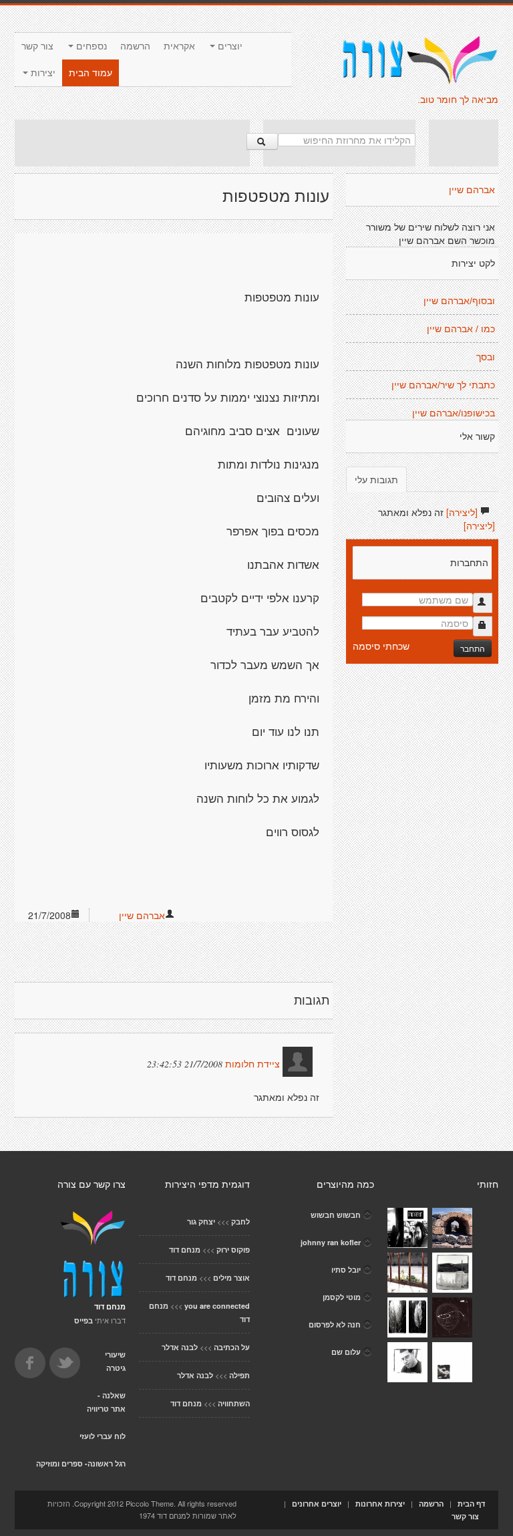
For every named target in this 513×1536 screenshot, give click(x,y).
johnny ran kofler (331, 1242)
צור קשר (37, 46)
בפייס (83, 1320)
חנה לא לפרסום (335, 1324)
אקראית (179, 46)
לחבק (240, 1222)
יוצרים (228, 46)
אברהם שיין (142, 915)
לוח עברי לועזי (102, 1436)
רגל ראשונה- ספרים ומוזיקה (81, 1463)
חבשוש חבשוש (336, 1215)
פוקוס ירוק (233, 1250)
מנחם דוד (184, 1250)
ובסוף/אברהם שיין (459, 300)
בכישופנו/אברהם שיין (453, 413)
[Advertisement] (132, 143)
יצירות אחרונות (380, 1504)
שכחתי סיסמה (381, 646)
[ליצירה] (462, 512)
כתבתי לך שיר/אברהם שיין (443, 385)
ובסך (485, 357)
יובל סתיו (346, 1270)
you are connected (217, 1306)
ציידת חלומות (252, 1064)
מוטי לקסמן (342, 1297)
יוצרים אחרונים (316, 1504)
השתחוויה (234, 1403)
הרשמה (135, 46)
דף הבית (471, 1504)
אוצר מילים (231, 1278)
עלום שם (346, 1352)
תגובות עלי (376, 479)
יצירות (41, 73)
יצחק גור (201, 1222)
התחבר (472, 648)
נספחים (90, 46)
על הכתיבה (232, 1347)
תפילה (239, 1375)
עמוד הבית (90, 73)
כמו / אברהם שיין (461, 329)
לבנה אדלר (180, 1347)
